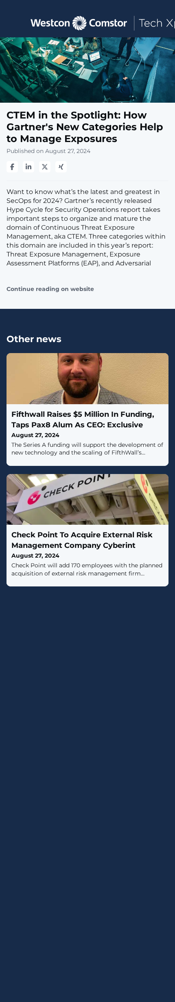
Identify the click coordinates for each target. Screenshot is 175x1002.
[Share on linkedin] (28, 166)
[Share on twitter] (44, 166)
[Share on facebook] (12, 166)
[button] (13, 22)
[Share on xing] (61, 166)
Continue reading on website (50, 289)
